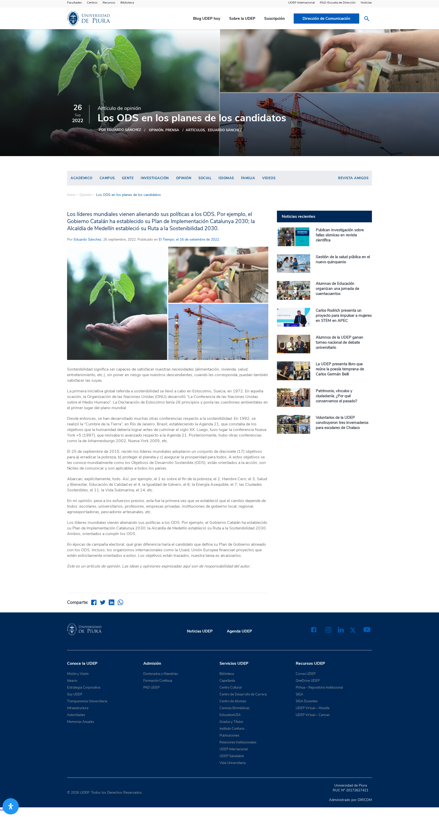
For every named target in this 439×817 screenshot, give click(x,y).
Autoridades (76, 715)
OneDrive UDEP (308, 680)
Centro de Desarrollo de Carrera (243, 694)
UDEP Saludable (232, 756)
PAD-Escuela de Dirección (338, 3)
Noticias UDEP (200, 631)
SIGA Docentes (307, 701)
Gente (128, 178)
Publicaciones (229, 735)
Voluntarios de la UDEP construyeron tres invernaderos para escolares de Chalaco (342, 422)
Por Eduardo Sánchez (120, 130)
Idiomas (226, 178)
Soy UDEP (74, 694)
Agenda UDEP (239, 631)
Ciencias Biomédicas (234, 708)
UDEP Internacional (301, 3)
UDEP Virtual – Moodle (313, 708)
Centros (92, 3)
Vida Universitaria (233, 763)
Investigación (155, 178)
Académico (81, 178)
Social (204, 178)
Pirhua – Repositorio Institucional (319, 687)
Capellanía (227, 680)
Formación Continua (157, 680)
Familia (248, 178)
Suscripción (274, 18)
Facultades (74, 3)
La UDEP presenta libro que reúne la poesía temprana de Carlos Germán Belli (340, 369)
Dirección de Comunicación (326, 18)
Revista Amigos (353, 178)
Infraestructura (77, 708)
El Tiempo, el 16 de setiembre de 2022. (189, 239)
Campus (107, 178)
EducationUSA (230, 715)
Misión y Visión (78, 674)
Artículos (195, 130)
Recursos (109, 3)
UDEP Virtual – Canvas (313, 715)
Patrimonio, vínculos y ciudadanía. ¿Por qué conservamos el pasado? (336, 396)
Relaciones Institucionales (238, 742)
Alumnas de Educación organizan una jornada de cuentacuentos (337, 288)
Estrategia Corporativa (83, 687)
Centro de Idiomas (233, 701)
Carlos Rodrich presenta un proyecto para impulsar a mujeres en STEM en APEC (344, 315)
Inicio (71, 195)
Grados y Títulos (231, 722)
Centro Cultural (231, 687)
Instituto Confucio (232, 728)
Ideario (72, 680)
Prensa (172, 130)
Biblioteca (127, 3)
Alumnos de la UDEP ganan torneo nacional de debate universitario (339, 342)
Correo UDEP (306, 674)
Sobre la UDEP (242, 18)
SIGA (299, 694)
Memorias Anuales (80, 722)
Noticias (366, 3)
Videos (268, 178)
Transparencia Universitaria (87, 701)
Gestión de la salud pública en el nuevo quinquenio (343, 259)
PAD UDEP (151, 687)
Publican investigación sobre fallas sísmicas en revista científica (340, 235)
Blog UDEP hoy (206, 18)
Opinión (156, 130)
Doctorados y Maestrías (160, 674)
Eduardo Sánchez (225, 130)
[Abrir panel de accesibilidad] (11, 806)
